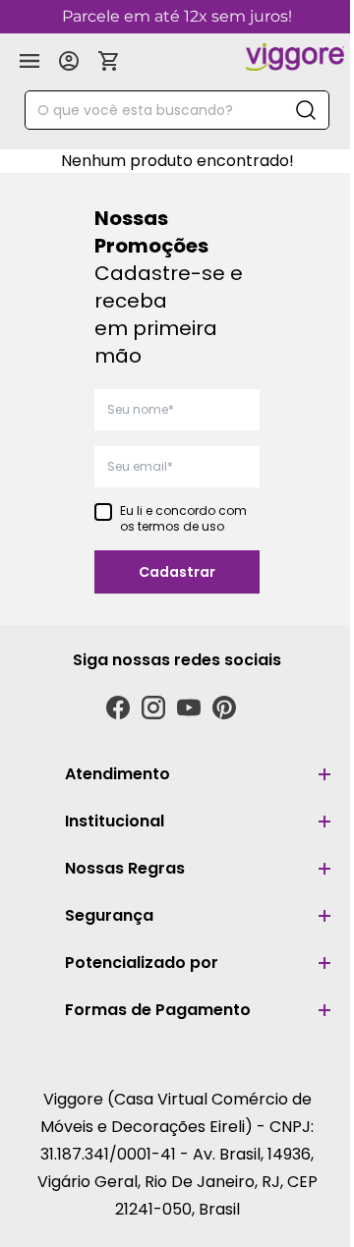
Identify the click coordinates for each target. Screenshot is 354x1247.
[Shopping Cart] (108, 61)
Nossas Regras (125, 868)
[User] (69, 61)
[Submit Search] (305, 110)
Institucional (114, 821)
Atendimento (117, 774)
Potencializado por (141, 962)
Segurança (109, 915)
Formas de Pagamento (158, 1009)
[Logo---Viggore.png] (295, 57)
